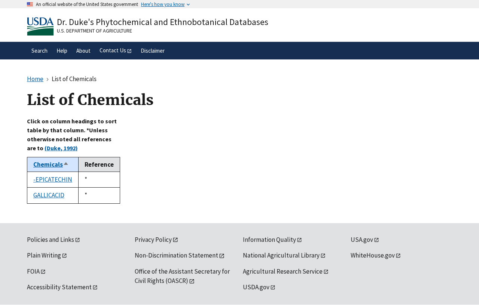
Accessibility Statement (59, 287)
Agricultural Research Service (283, 271)
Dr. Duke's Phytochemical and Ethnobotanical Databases (162, 21)
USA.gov (362, 239)
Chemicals (51, 164)
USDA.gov (256, 287)
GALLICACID (48, 195)
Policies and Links (50, 239)
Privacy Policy (153, 239)
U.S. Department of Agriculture (94, 30)
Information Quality (269, 239)
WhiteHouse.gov (373, 255)
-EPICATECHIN (52, 179)
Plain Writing (44, 255)
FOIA (33, 271)
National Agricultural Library (281, 255)
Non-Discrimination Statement (176, 255)
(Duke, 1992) (61, 148)
